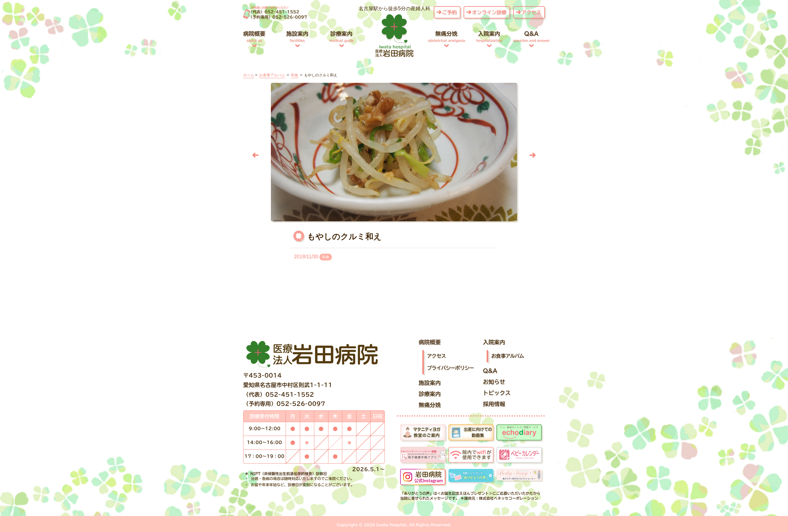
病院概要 (254, 36)
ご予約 (449, 12)
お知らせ (494, 382)
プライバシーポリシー (450, 367)
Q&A (531, 36)
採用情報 (494, 404)
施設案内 (297, 36)
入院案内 (489, 36)
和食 (325, 257)
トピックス (497, 393)
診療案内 (341, 36)
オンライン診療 (489, 12)
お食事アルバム (507, 355)
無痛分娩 (446, 36)
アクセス (531, 12)
